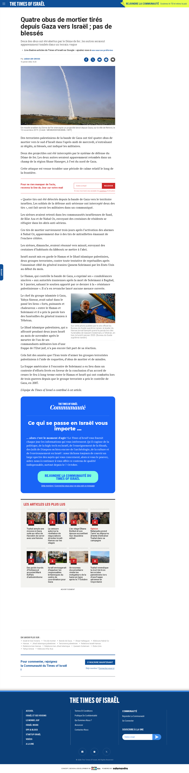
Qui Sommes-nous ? (83, 720)
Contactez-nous (81, 730)
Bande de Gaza (65, 641)
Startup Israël (33, 734)
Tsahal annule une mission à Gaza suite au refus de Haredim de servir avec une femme (35, 533)
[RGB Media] (96, 768)
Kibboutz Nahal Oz (101, 641)
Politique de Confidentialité (86, 715)
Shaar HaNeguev (82, 641)
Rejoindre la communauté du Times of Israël (68, 477)
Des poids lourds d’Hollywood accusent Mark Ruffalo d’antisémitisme (35, 572)
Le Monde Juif (32, 720)
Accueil (29, 711)
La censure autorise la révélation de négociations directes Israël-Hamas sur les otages (55, 536)
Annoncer (79, 725)
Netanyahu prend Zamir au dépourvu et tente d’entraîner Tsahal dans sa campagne (100, 535)
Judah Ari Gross (32, 59)
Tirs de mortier (49, 641)
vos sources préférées (102, 50)
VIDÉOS (29, 739)
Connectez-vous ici (106, 668)
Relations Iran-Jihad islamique (57, 646)
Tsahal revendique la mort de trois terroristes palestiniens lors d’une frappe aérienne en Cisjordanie (99, 575)
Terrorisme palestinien (68, 643)
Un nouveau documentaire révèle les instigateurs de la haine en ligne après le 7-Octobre (78, 574)
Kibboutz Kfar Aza (45, 649)
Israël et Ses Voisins (36, 715)
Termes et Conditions (84, 711)
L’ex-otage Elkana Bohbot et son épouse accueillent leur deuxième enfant (78, 533)
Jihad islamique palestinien (44, 643)
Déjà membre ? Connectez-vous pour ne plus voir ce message (68, 485)
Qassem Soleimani (81, 646)
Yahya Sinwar (28, 649)
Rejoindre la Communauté (142, 3)
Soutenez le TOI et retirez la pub (173, 4)
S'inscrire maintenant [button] (100, 662)
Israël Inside (32, 725)
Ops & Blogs (32, 730)
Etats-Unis (97, 646)
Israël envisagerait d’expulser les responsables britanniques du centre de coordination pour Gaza (57, 575)
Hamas (26, 643)
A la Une (30, 744)
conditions (103, 191)
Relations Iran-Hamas (32, 646)
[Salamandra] (120, 768)
